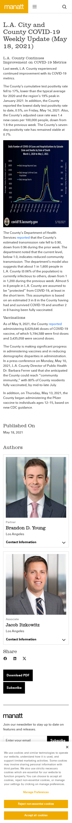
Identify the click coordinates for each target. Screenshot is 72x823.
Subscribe (14, 688)
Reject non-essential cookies (36, 804)
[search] (64, 6)
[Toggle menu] (34, 6)
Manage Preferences (36, 792)
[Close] (67, 747)
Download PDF (18, 675)
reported (23, 237)
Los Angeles (15, 534)
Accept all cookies (35, 815)
